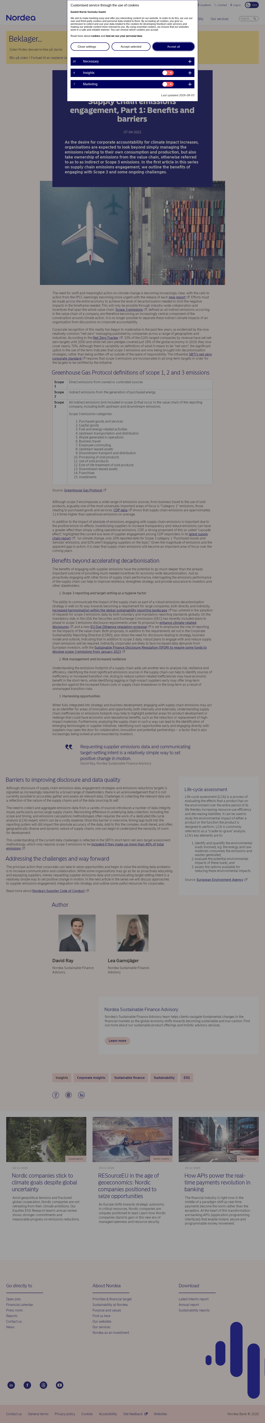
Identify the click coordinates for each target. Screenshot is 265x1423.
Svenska (92, 12)
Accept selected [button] (131, 46)
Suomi (102, 12)
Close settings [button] (87, 46)
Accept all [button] (173, 46)
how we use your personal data (124, 36)
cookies (95, 36)
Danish (75, 12)
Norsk (83, 12)
